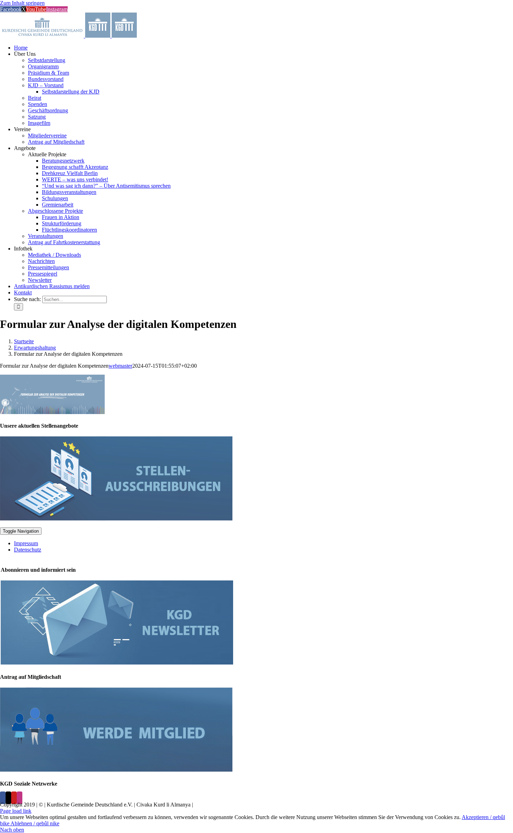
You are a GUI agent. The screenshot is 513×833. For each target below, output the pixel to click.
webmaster (120, 366)
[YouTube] (14, 797)
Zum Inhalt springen (22, 3)
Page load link (15, 811)
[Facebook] (3, 797)
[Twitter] (8, 797)
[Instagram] (19, 797)
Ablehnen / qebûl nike (34, 823)
